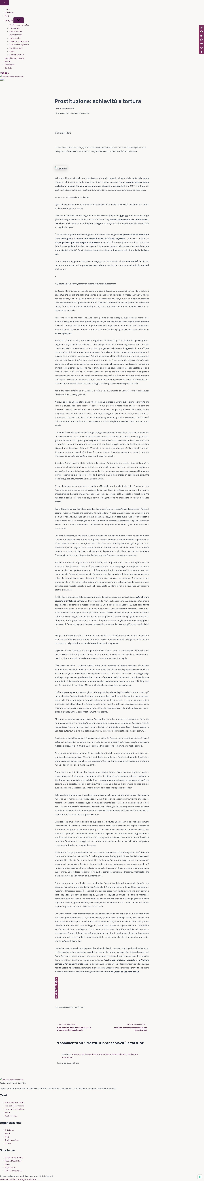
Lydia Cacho (15, 38)
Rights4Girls (10, 1167)
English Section (16, 55)
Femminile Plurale (105, 147)
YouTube (32, 1179)
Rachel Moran (15, 35)
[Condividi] (102, 996)
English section (12, 1140)
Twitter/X (13, 1179)
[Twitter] (102, 984)
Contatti (8, 68)
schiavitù (75, 1007)
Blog (7, 16)
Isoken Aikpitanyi (65, 1007)
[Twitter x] (8, 73)
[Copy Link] (102, 978)
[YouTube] (6, 73)
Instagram (23, 1179)
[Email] (102, 990)
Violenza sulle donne (19, 41)
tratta (82, 1007)
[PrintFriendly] (102, 993)
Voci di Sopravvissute (14, 58)
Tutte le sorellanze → (14, 1171)
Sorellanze (9, 64)
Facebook (4, 1179)
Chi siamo (9, 12)
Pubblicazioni (15, 48)
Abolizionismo (15, 31)
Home (7, 9)
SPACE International (14, 1157)
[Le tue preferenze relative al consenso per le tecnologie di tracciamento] (200, 1177)
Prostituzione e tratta (19, 25)
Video (12, 51)
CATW (7, 1164)
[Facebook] (3, 73)
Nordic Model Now (13, 1161)
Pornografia (14, 28)
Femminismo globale (19, 44)
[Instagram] (1, 73)
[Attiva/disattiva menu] (18, 20)
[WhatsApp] (102, 987)
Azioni (7, 61)
